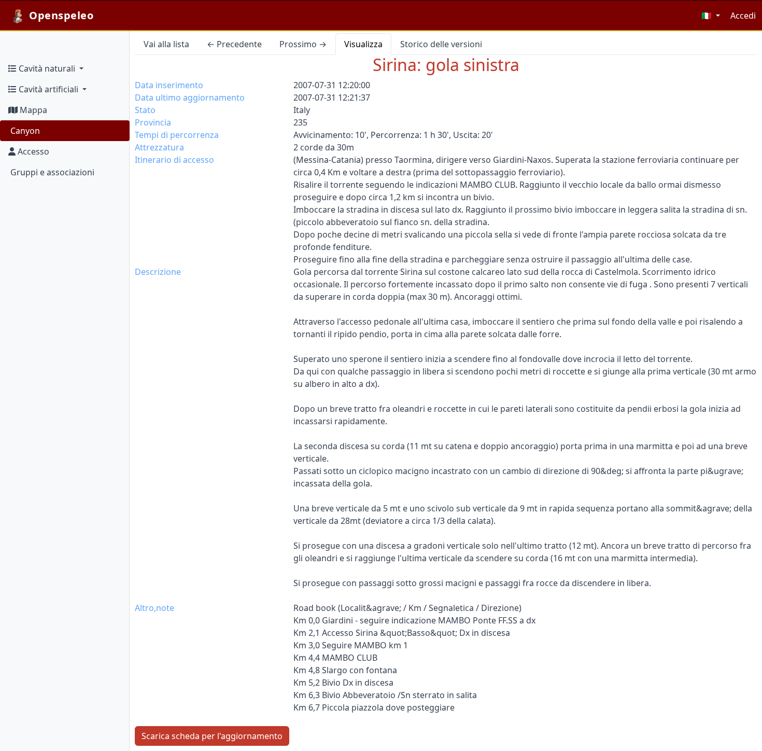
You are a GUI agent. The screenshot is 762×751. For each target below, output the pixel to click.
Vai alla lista (166, 44)
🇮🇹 (707, 15)
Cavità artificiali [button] (48, 89)
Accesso (32, 151)
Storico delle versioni (441, 44)
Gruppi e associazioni (51, 172)
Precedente (234, 44)
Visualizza (363, 44)
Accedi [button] (743, 15)
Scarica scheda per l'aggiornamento (212, 736)
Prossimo (303, 44)
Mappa (32, 110)
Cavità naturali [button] (47, 68)
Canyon (24, 130)
